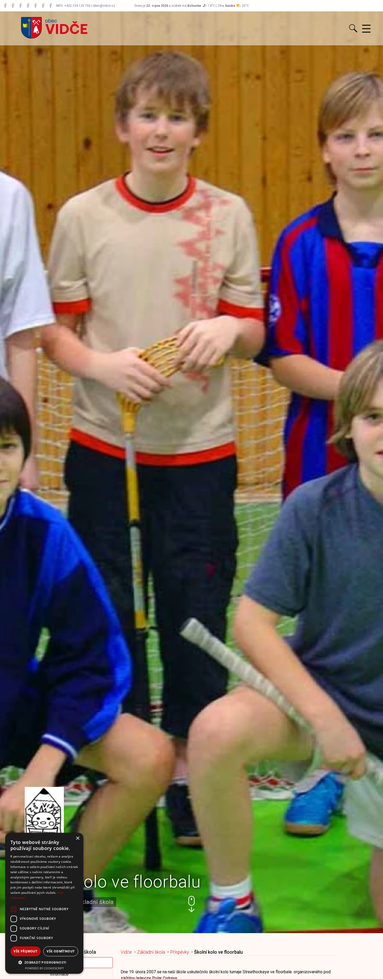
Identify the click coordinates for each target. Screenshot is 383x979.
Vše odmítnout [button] (61, 951)
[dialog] (44, 903)
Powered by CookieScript (44, 968)
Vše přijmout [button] (25, 951)
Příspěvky (179, 952)
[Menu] (366, 29)
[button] (191, 904)
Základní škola (151, 952)
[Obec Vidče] (5, 6)
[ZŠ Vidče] (28, 6)
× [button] (77, 838)
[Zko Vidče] (50, 6)
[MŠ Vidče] (20, 6)
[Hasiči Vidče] (35, 6)
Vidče (126, 952)
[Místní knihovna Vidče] (12, 6)
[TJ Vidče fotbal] (43, 6)
